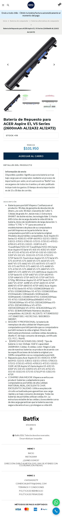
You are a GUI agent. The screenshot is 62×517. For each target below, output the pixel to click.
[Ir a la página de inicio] (31, 5)
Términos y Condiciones (31, 487)
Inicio (5, 21)
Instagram (31, 457)
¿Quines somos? (31, 460)
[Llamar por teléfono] (56, 511)
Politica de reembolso (31, 491)
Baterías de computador (19, 21)
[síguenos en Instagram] (31, 429)
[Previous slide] (8, 64)
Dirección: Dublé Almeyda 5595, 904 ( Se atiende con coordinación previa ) (31, 465)
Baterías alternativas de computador (45, 21)
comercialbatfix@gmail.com (31, 484)
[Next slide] (54, 64)
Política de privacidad (31, 494)
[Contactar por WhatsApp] (56, 502)
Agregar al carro (31, 156)
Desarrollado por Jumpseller (31, 439)
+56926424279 (31, 480)
